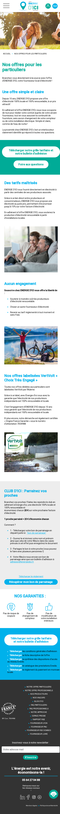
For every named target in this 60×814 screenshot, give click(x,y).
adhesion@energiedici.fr (22, 562)
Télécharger (16, 651)
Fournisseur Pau (39, 727)
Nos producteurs (39, 694)
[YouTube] (39, 797)
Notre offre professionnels (39, 690)
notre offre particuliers (39, 687)
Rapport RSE (39, 719)
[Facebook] (28, 797)
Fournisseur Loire (39, 734)
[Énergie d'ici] (28, 6)
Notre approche (39, 712)
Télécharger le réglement (31, 576)
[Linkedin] (22, 797)
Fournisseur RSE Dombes (39, 730)
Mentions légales (31, 805)
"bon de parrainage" (36, 533)
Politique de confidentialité (49, 805)
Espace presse (39, 716)
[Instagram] (34, 797)
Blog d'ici (38, 701)
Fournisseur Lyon (38, 723)
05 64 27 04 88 (31, 779)
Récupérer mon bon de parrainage (31, 581)
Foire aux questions (31, 164)
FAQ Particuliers (39, 705)
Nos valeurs (39, 698)
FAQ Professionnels (38, 709)
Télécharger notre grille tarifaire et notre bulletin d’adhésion (31, 152)
